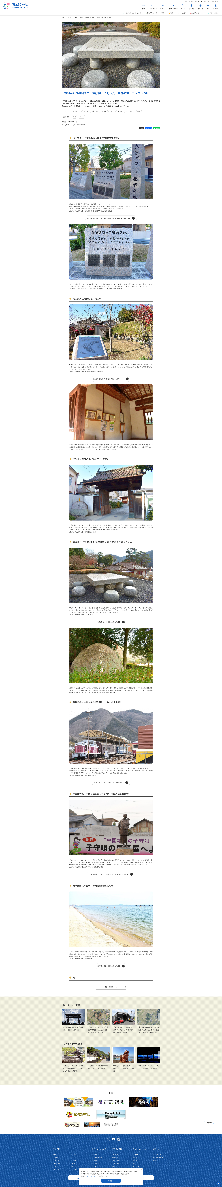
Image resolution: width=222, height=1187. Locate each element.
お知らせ (73, 1163)
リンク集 (95, 1163)
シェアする (149, 128)
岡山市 (86, 111)
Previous (62, 1017)
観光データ (115, 1166)
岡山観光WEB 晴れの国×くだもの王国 (15, 6)
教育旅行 (115, 1157)
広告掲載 (95, 1160)
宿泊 (208, 9)
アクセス (216, 9)
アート (82, 117)
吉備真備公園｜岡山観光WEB (108, 622)
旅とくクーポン (75, 1166)
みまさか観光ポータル (160, 1157)
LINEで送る (157, 128)
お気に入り (206, 1)
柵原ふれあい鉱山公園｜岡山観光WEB (109, 783)
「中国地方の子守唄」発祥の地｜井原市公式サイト (109, 874)
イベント (200, 9)
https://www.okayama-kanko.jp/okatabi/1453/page (73, 1059)
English (135, 1154)
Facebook (103, 1139)
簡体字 (135, 1157)
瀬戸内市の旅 (157, 1154)
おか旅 (69, 17)
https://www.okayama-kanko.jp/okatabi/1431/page (98, 1058)
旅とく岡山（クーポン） (198, 13)
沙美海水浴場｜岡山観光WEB (108, 966)
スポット (163, 9)
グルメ (183, 9)
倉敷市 (104, 111)
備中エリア (94, 111)
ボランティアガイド (77, 1169)
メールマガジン (97, 1166)
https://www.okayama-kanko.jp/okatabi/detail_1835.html (123, 1021)
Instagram (118, 1139)
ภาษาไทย (136, 1166)
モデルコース (152, 9)
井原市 (112, 111)
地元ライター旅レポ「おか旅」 (133, 13)
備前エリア (76, 111)
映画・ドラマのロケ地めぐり (178, 13)
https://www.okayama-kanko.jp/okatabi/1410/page (148, 1058)
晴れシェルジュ (214, 13)
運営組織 (95, 1154)
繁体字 (135, 1160)
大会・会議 (115, 1163)
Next (159, 1017)
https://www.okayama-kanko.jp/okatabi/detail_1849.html (98, 1021)
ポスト (142, 128)
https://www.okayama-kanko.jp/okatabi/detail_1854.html (73, 1020)
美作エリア (128, 111)
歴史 (74, 117)
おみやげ (191, 9)
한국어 (135, 1163)
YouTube (113, 1139)
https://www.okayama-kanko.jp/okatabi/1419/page (123, 1059)
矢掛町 (120, 111)
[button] (213, 1122)
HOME (63, 17)
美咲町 (138, 111)
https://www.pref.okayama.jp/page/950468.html (108, 218)
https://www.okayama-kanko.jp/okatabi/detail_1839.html (148, 1021)
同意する (111, 1181)
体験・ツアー (173, 9)
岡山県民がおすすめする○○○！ (156, 13)
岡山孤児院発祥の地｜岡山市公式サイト (108, 379)
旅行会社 (115, 1154)
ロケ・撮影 (115, 1160)
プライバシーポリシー (99, 1157)
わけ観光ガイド (158, 1160)
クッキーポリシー (90, 1176)
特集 (143, 9)
